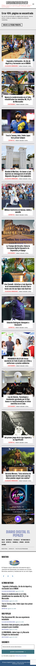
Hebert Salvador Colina (25, 66)
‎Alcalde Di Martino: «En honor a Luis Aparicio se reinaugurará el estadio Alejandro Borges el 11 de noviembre (18, 173)
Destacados (11, 104)
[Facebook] (3, 576)
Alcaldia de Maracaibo (11, 66)
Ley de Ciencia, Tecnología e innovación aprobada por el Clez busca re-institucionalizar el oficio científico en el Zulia (18, 400)
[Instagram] (8, 576)
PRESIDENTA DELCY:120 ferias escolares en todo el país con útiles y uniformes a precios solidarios (18, 361)
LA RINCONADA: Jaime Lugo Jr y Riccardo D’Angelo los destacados (15, 633)
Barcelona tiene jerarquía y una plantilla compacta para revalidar (15, 626)
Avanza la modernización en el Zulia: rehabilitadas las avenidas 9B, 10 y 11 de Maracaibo (18, 99)
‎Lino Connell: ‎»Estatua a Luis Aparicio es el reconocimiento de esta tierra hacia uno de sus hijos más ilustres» (18, 286)
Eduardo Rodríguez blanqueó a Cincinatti (18, 323)
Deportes (11, 140)
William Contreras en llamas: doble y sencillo (18, 211)
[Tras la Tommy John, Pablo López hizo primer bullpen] (18, 122)
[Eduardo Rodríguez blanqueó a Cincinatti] (18, 309)
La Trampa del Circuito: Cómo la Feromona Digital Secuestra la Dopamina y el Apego (18, 248)
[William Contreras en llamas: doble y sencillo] (18, 197)
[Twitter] (12, 576)
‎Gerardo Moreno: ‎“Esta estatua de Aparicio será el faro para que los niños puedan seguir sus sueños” (18, 476)
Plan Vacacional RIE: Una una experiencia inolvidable (15, 618)
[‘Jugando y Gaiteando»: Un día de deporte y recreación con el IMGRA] (18, 48)
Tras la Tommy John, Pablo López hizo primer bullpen (18, 136)
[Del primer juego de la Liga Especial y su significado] (18, 424)
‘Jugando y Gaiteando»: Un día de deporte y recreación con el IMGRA (18, 62)
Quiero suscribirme (17, 651)
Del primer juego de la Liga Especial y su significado (18, 438)
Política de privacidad (20, 656)
